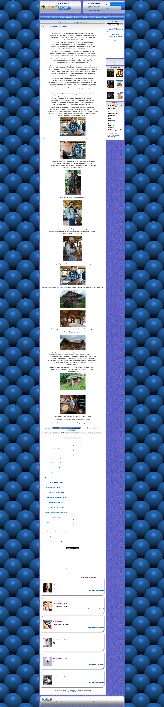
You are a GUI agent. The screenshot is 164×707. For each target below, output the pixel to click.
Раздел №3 (98, 17)
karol (65, 585)
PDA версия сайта (97, 701)
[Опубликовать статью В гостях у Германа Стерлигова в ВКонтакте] (55, 428)
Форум (62, 17)
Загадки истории (56, 517)
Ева (65, 621)
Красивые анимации (56, 453)
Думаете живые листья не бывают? (56, 522)
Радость (66, 640)
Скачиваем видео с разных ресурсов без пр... (56, 512)
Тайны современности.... (94, 5)
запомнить (110, 8)
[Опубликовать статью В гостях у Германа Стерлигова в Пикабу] (89, 428)
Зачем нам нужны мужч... (94, 9)
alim (65, 677)
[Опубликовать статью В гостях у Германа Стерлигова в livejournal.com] (83, 428)
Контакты (106, 17)
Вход (76, 691)
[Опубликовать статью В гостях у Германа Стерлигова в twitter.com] (48, 428)
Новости (55, 17)
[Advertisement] (115, 49)
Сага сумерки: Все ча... (94, 6)
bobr (65, 658)
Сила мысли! (56, 468)
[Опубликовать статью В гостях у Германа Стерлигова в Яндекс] (97, 428)
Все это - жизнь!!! (56, 463)
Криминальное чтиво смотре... (65, 4)
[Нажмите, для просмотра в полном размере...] (73, 136)
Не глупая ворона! (56, 448)
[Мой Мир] (51, 699)
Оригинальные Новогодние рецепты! (56, 532)
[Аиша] (47, 606)
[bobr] (47, 661)
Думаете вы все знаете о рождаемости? (56, 497)
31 (74, 22)
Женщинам (76, 17)
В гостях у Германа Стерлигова (74, 568)
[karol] (47, 587)
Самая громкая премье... (94, 10)
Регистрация (71, 691)
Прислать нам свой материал (115, 29)
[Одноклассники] (77, 430)
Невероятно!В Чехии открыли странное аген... (56, 477)
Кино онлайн (69, 17)
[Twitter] (46, 699)
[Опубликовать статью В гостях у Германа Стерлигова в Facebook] (62, 428)
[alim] (47, 680)
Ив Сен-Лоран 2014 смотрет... (65, 7)
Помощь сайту (115, 34)
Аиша (65, 603)
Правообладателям (114, 701)
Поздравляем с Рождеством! (56, 502)
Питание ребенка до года (56, 537)
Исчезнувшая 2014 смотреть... (65, 8)
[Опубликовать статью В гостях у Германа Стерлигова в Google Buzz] (69, 428)
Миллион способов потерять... (64, 5)
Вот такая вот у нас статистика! (56, 507)
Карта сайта (105, 701)
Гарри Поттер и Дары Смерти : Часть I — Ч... (56, 487)
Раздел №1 (84, 17)
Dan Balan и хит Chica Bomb (56, 492)
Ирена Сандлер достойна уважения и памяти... (56, 527)
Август (70, 22)
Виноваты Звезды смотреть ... (64, 6)
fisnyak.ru (63, 432)
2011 (65, 22)
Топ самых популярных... (94, 7)
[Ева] (47, 624)
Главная (47, 17)
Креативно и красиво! (56, 473)
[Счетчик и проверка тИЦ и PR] (114, 135)
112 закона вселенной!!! (56, 542)
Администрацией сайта (53, 435)
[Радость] (47, 642)
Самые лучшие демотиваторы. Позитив (56, 458)
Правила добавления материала (115, 31)
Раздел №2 (91, 17)
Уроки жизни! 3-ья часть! (56, 482)
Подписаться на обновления (115, 36)
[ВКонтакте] (43, 699)
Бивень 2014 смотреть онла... (64, 9)
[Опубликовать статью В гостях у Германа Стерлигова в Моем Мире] (76, 428)
